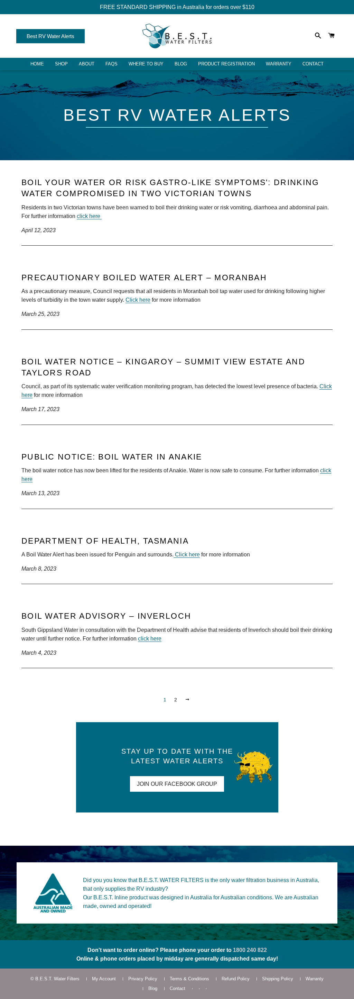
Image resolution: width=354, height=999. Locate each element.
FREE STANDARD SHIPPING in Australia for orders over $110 (177, 7)
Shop (61, 63)
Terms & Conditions (189, 978)
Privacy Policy (142, 978)
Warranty (278, 63)
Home (37, 63)
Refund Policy (236, 978)
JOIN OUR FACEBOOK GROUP (177, 784)
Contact (313, 63)
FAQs (111, 63)
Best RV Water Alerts (50, 36)
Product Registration (226, 63)
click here (89, 216)
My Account (104, 978)
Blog (181, 63)
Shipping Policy (277, 978)
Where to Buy (146, 63)
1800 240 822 (250, 950)
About (86, 63)
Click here (137, 300)
